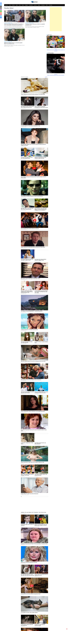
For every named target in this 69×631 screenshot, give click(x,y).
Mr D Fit (35, 5)
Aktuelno (5, 41)
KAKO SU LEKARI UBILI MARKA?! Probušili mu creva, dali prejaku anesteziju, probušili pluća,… (13, 25)
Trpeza (39, 5)
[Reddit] (1, 13)
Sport (17, 5)
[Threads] (1, 8)
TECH (47, 5)
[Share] (1, 17)
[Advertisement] (56, 19)
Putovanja (42, 5)
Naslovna (6, 5)
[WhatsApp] (1, 11)
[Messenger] (1, 5)
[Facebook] (1, 3)
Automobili (31, 5)
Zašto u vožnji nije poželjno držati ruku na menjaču (55, 75)
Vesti (10, 5)
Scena (23, 5)
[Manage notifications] (66, 629)
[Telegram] (1, 16)
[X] (1, 6)
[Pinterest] (1, 14)
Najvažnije (8, 41)
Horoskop (50, 5)
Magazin (26, 5)
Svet (19, 5)
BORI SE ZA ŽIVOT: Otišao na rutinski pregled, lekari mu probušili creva (13, 43)
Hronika (13, 5)
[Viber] (1, 9)
